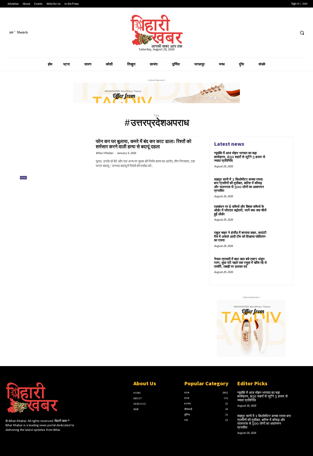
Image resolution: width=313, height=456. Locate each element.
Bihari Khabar (104, 153)
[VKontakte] (33, 438)
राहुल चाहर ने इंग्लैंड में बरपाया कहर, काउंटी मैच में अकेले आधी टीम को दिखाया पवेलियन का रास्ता (240, 237)
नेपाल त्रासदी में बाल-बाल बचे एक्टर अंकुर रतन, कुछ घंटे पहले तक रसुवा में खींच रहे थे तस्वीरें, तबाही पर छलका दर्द (240, 263)
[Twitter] (284, 33)
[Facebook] (275, 33)
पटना (23, 177)
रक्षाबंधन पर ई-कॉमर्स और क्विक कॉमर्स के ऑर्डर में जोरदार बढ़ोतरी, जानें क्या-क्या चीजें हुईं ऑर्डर (240, 210)
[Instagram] (16, 438)
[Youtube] (292, 33)
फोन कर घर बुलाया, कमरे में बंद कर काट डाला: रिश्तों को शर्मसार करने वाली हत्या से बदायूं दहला (143, 144)
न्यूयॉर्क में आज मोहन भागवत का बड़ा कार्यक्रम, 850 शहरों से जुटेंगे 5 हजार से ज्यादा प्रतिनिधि (239, 157)
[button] (302, 32)
